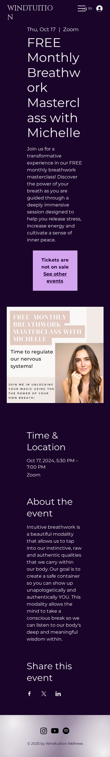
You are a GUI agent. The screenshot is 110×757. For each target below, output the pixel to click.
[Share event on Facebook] (29, 693)
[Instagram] (43, 730)
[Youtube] (54, 730)
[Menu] (52, 8)
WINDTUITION (30, 13)
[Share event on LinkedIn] (58, 693)
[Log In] (103, 8)
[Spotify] (66, 730)
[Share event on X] (44, 693)
